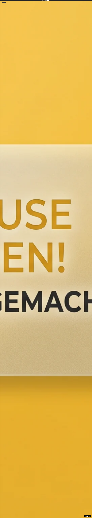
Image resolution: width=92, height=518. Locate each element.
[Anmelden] (88, 3)
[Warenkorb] (89, 3)
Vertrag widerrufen (87, 516)
